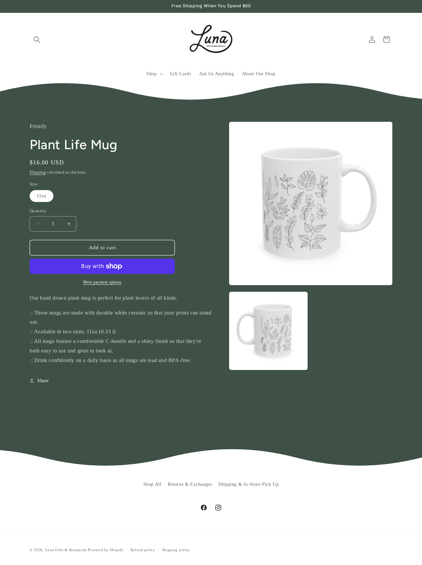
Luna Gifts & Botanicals (66, 550)
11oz (41, 195)
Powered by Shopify (106, 550)
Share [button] (43, 380)
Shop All (152, 484)
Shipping (38, 172)
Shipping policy (176, 549)
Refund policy (143, 549)
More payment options (102, 282)
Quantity (38, 210)
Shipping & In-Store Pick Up (248, 484)
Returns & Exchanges (190, 484)
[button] (37, 39)
